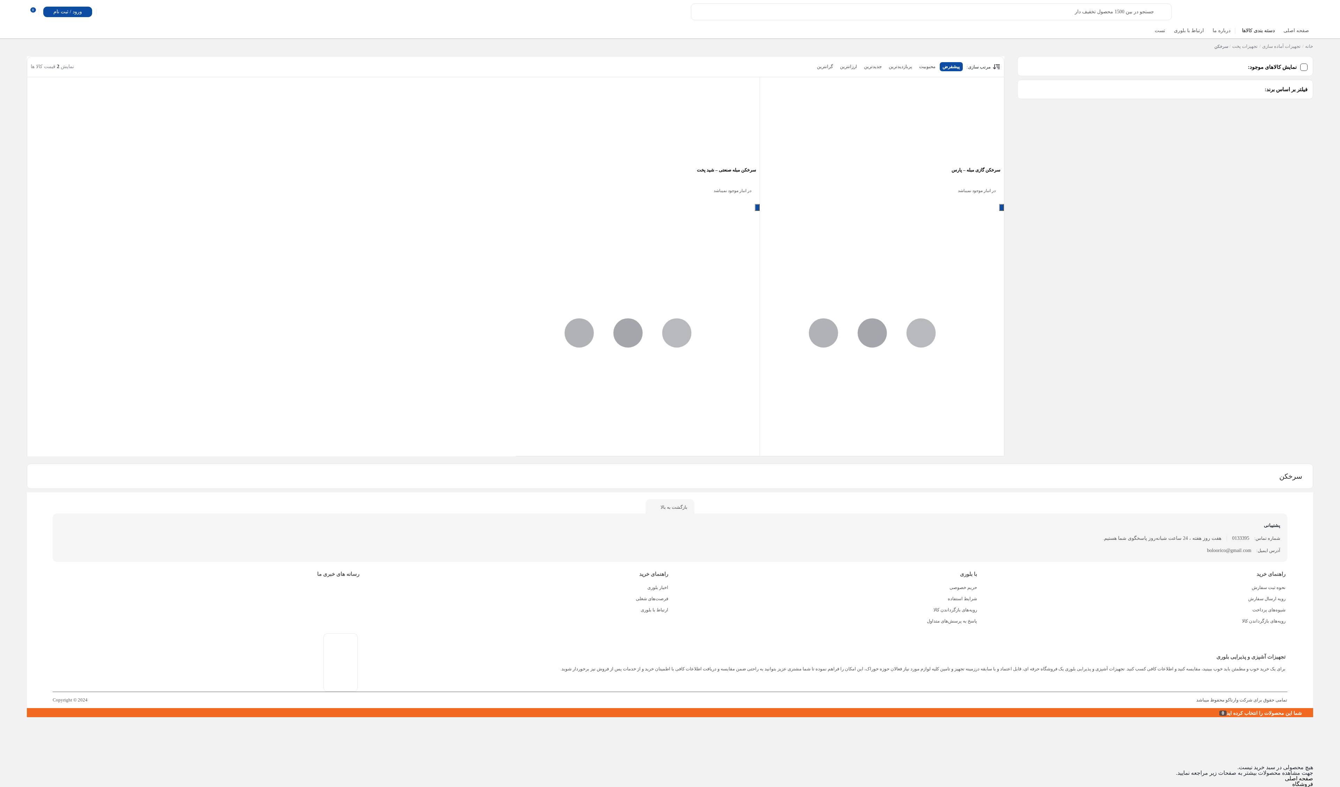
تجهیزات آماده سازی (1281, 46)
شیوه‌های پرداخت (1269, 609)
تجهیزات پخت (1245, 46)
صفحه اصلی (1299, 778)
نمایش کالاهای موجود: (1272, 67)
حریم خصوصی (963, 587)
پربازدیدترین (900, 66)
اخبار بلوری (657, 587)
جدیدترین (873, 66)
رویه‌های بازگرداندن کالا (1264, 621)
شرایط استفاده (962, 598)
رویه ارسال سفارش (1267, 598)
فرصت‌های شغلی (652, 598)
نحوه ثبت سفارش (1269, 587)
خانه (1309, 46)
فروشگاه (1302, 784)
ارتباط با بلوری (654, 609)
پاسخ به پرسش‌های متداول (952, 621)
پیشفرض (951, 66)
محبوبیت (927, 66)
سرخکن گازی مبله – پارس (976, 169)
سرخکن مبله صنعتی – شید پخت (726, 169)
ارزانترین (848, 66)
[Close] (28, 712)
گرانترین (825, 66)
